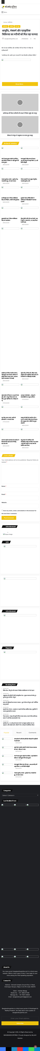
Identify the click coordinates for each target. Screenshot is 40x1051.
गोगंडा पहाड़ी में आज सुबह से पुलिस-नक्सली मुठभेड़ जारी (29, 180)
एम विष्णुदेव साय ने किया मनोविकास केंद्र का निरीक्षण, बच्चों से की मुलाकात (10, 199)
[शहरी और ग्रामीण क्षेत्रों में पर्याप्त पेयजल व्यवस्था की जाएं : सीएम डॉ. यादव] (7, 750)
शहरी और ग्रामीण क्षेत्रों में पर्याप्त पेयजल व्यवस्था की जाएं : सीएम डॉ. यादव (25, 748)
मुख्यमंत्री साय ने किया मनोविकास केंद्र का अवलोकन (9, 219)
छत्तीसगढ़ (10, 22)
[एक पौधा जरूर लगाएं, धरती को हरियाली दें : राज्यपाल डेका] (10, 411)
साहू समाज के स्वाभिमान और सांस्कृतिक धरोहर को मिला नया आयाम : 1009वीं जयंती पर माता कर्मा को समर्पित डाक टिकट (29, 442)
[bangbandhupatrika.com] (9, 7)
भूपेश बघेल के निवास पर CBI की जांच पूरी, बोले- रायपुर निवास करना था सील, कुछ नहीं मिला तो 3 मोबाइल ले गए (10, 398)
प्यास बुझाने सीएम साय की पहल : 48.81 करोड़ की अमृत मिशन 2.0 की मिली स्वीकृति (29, 160)
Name (4, 486)
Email (4, 494)
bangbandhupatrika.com (11, 38)
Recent (19, 733)
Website (4, 502)
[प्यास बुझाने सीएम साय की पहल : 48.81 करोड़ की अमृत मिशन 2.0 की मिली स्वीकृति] (29, 152)
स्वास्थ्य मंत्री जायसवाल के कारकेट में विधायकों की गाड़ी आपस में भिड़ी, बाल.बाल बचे (10, 441)
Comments (32, 733)
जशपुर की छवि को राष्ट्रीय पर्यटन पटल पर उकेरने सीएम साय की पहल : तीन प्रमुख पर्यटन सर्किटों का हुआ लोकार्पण (29, 420)
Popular (6, 733)
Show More (19, 84)
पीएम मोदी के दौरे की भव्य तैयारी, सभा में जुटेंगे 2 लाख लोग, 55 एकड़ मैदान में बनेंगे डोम (29, 220)
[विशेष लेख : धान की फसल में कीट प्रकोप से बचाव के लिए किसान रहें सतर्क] (7, 876)
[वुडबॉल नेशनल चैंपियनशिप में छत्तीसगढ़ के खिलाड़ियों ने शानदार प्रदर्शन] (29, 191)
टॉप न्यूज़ (17, 26)
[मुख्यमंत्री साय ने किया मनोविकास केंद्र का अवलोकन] (10, 212)
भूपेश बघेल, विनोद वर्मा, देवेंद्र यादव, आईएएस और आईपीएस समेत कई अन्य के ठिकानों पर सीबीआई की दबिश (29, 374)
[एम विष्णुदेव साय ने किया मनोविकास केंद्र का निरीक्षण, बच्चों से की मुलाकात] (10, 191)
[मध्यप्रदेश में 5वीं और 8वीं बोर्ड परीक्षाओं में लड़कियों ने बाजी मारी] (7, 741)
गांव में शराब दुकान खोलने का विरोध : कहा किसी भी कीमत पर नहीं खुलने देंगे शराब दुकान (10, 160)
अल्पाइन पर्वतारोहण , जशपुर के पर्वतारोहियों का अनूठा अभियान (28, 396)
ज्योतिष (11, 26)
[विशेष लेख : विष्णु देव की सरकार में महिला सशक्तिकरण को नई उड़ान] (20, 807)
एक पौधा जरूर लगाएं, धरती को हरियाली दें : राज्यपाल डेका (9, 418)
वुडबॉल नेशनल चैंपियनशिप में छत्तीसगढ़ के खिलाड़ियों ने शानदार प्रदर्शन (28, 200)
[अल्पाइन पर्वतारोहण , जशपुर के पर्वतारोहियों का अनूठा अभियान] (29, 388)
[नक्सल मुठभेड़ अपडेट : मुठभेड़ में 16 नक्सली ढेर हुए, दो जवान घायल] (10, 172)
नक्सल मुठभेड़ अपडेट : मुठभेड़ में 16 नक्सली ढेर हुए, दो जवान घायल (10, 180)
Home (5, 22)
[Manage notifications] (35, 1046)
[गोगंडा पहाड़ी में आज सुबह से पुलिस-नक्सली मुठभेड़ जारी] (29, 172)
